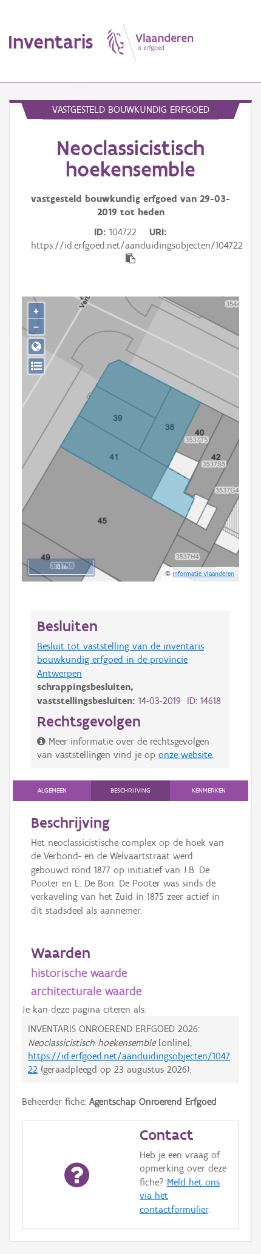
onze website (185, 754)
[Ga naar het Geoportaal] (36, 346)
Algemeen (52, 790)
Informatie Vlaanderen (203, 573)
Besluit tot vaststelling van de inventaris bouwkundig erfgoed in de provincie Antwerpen (120, 659)
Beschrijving (130, 790)
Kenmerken (209, 790)
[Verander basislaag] (36, 366)
